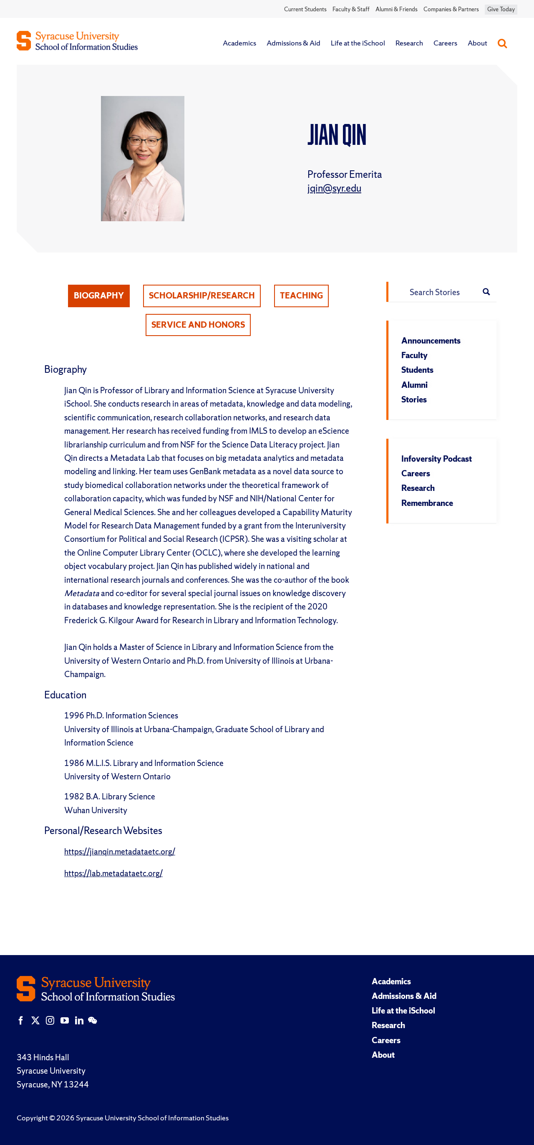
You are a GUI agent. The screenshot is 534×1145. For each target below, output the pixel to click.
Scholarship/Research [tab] (202, 295)
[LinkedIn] (79, 1020)
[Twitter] (35, 1020)
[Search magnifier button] (486, 292)
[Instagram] (50, 1020)
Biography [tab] (99, 295)
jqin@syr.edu (334, 188)
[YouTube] (64, 1020)
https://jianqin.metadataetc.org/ (119, 851)
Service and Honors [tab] (198, 324)
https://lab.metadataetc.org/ (113, 873)
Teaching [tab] (301, 295)
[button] (502, 43)
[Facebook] (21, 1020)
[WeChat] (92, 1020)
